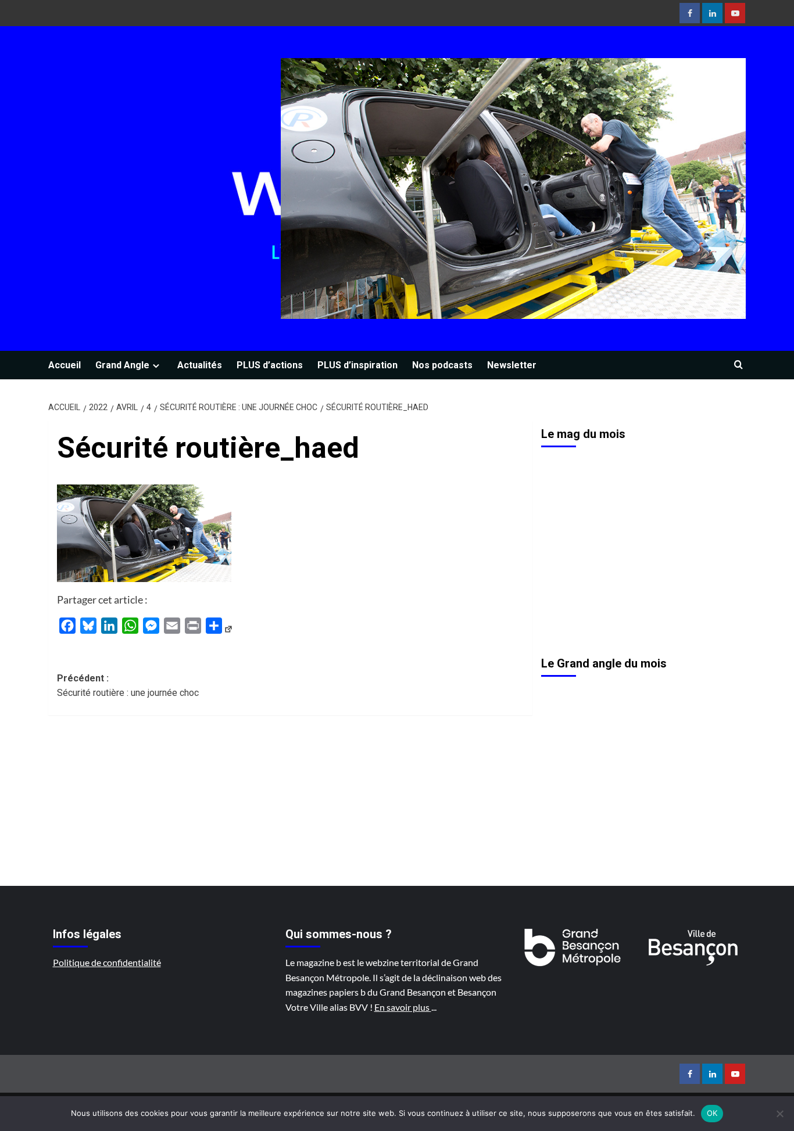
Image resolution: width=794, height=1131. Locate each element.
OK (712, 1113)
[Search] (738, 365)
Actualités (199, 365)
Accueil (64, 365)
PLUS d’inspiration (357, 365)
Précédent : (128, 686)
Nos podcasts (442, 365)
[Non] (779, 1113)
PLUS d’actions (270, 365)
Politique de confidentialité (107, 962)
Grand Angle (122, 365)
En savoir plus (402, 1006)
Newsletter (512, 365)
